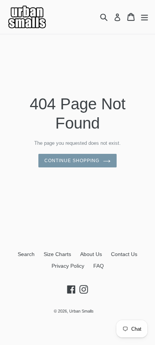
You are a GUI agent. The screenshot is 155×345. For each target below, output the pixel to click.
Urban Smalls (81, 311)
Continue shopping (71, 160)
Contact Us (124, 254)
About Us (91, 254)
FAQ (98, 266)
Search (26, 254)
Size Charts (57, 254)
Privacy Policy (68, 266)
